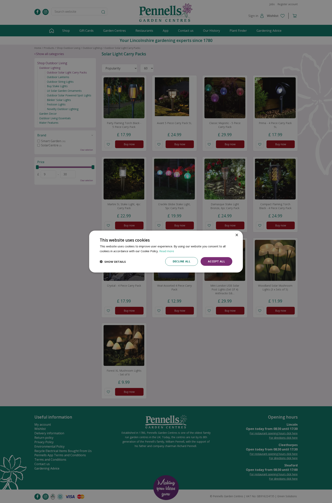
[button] (113, 261)
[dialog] (166, 251)
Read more (166, 251)
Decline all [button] (181, 261)
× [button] (236, 235)
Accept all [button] (216, 261)
